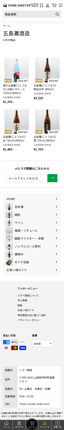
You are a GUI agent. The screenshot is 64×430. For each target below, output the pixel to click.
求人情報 (22, 300)
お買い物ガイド (26, 310)
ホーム (6, 25)
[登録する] (52, 178)
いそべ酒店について (28, 295)
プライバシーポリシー (29, 320)
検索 (20, 305)
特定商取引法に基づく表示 (32, 315)
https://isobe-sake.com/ (34, 404)
